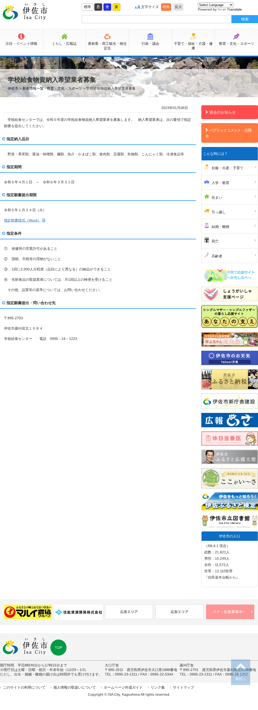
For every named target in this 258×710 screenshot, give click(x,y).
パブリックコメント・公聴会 (228, 133)
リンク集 (158, 687)
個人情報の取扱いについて (74, 687)
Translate (234, 9)
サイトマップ (183, 687)
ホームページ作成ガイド (123, 687)
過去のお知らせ (222, 112)
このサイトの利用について (24, 687)
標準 (87, 7)
